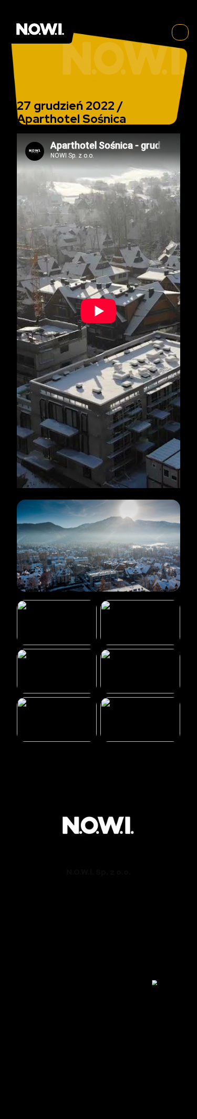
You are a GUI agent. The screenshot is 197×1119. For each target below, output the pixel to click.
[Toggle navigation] (180, 32)
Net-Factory (116, 1087)
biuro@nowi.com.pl (99, 923)
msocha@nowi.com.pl (98, 962)
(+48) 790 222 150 (98, 913)
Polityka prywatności (98, 1097)
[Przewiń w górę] (167, 983)
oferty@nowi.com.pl (98, 993)
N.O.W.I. (67, 1077)
